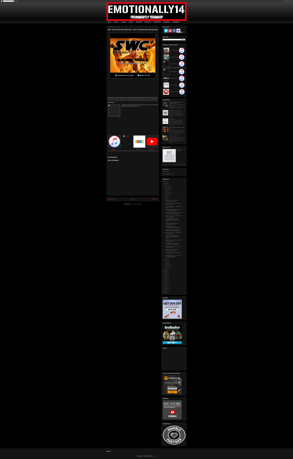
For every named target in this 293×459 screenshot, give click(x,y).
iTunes (114, 149)
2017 (165, 275)
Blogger (154, 456)
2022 (165, 183)
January (167, 267)
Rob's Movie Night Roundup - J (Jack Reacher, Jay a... (173, 247)
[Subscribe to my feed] (166, 57)
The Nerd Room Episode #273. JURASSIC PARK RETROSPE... (173, 230)
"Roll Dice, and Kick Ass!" (168, 174)
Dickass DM (139, 22)
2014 (165, 281)
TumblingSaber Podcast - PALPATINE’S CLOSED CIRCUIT (173, 227)
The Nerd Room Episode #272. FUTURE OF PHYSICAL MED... (173, 244)
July (166, 196)
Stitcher (139, 149)
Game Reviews (157, 22)
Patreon (127, 136)
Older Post (155, 199)
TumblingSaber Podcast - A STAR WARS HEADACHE (172, 256)
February (167, 265)
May (166, 259)
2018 (165, 273)
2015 (165, 279)
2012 (165, 284)
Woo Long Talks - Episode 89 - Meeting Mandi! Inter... (172, 250)
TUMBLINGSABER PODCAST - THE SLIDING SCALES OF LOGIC (173, 213)
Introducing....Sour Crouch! (175, 110)
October (167, 190)
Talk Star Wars (173, 63)
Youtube (151, 149)
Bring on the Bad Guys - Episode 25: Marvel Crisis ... (173, 207)
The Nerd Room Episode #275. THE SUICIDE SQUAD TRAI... (173, 210)
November (167, 188)
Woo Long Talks (173, 85)
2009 (165, 290)
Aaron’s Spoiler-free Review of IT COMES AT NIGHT (176, 103)
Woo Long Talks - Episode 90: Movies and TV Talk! (171, 201)
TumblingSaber (173, 71)
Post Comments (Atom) (136, 204)
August (167, 194)
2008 (165, 292)
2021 (165, 185)
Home (109, 22)
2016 (165, 277)
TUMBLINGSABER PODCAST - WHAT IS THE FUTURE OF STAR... (172, 237)
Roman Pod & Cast (174, 91)
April (166, 261)
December (167, 187)
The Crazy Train (173, 50)
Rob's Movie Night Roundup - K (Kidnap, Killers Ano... (172, 224)
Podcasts (124, 22)
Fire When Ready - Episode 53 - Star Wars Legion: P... (173, 241)
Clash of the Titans (173, 135)
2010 (165, 288)
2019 (165, 271)
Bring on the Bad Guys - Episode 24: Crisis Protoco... (173, 233)
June (166, 198)
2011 (165, 286)
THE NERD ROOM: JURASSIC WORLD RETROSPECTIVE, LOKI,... (172, 220)
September (168, 192)
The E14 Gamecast (174, 57)
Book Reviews (176, 22)
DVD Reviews (167, 22)
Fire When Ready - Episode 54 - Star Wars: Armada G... (173, 216)
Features (131, 22)
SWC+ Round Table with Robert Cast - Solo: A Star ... (173, 253)
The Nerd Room (173, 78)
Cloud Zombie (166, 171)
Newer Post (111, 199)
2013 (165, 282)
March (167, 263)
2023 (165, 181)
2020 (165, 269)
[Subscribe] (181, 57)
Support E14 (147, 22)
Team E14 (116, 22)
